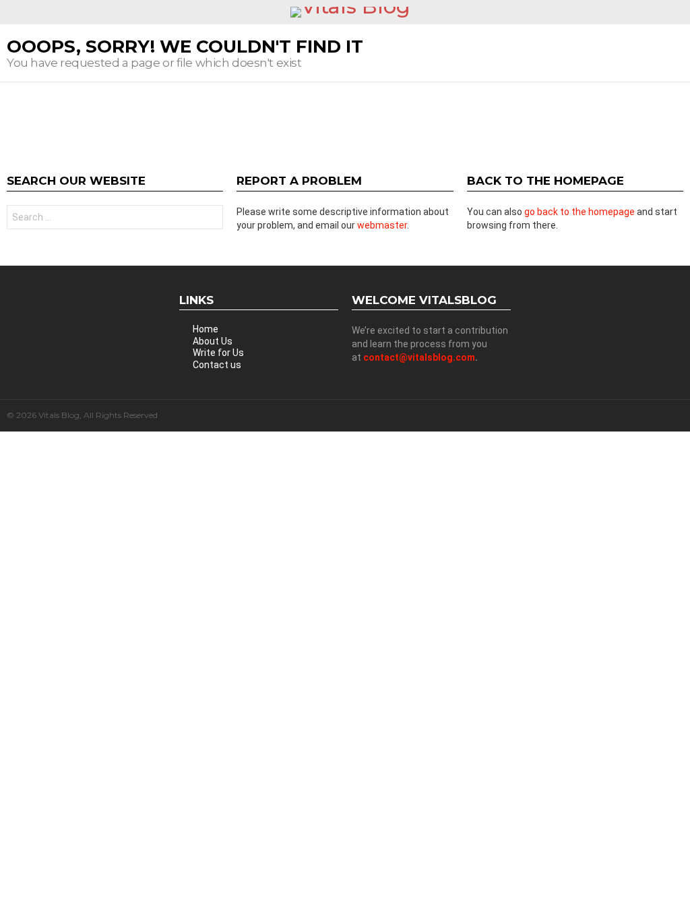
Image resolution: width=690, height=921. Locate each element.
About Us (212, 341)
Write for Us (218, 352)
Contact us (217, 364)
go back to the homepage (579, 211)
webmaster (382, 225)
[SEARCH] (677, 12)
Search (209, 219)
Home (205, 329)
